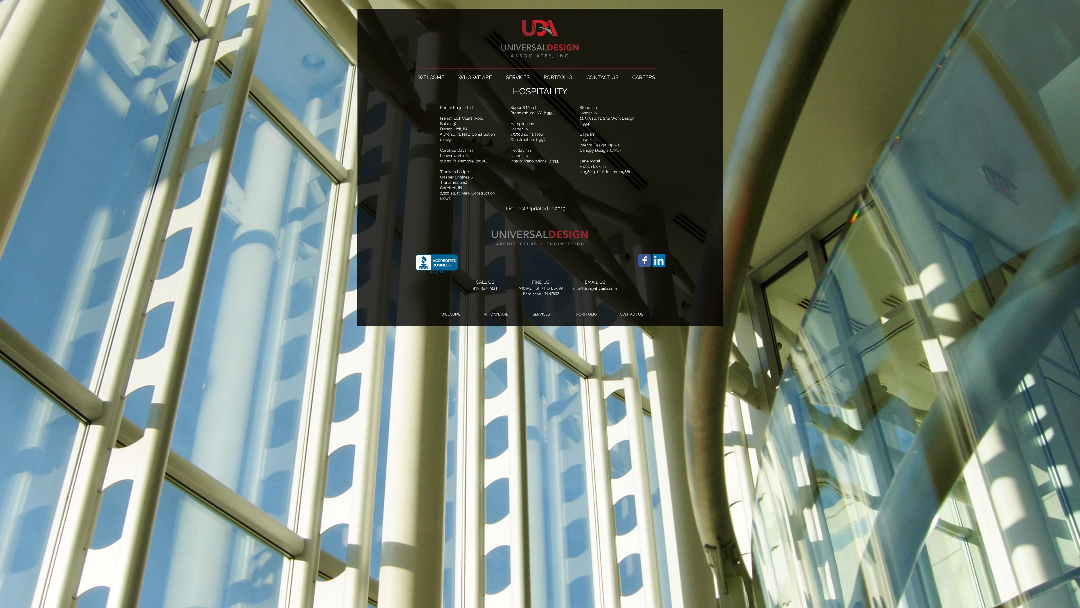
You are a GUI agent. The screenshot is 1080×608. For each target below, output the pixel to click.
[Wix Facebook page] (644, 260)
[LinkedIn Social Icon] (658, 260)
